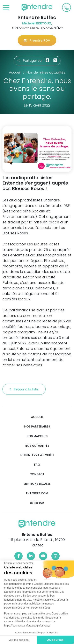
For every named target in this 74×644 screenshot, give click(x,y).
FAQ (37, 464)
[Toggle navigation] (6, 7)
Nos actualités (37, 445)
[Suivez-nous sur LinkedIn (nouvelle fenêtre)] (31, 556)
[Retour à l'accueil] (37, 7)
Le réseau (37, 502)
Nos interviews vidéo (37, 455)
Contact (37, 474)
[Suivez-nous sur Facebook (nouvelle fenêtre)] (18, 556)
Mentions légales (37, 484)
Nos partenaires (37, 426)
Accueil (37, 417)
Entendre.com (37, 493)
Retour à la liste (26, 389)
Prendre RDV (39, 40)
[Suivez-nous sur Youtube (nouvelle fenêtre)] (43, 556)
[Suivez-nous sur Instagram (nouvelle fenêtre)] (55, 556)
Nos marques (37, 436)
